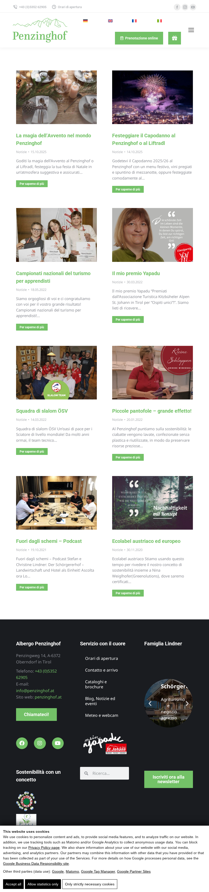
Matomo (72, 871)
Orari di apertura (70, 7)
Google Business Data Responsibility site (36, 863)
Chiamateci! (36, 714)
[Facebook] (22, 743)
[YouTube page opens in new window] (193, 7)
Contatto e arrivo (101, 670)
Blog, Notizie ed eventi (100, 701)
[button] (150, 703)
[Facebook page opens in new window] (177, 7)
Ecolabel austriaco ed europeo (146, 541)
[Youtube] (58, 743)
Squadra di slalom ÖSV (42, 411)
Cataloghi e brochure (96, 684)
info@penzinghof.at (35, 690)
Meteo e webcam (101, 715)
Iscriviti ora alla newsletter (169, 779)
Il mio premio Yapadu (136, 273)
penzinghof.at (48, 697)
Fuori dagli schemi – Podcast (49, 541)
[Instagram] (40, 743)
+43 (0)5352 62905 (32, 7)
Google (58, 871)
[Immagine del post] (56, 97)
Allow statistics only (43, 884)
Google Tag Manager (98, 871)
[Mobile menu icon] (191, 30)
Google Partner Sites (134, 871)
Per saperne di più (32, 184)
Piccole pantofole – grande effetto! (151, 411)
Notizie (21, 152)
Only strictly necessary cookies (89, 884)
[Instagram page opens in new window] (185, 7)
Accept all (13, 884)
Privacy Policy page (44, 847)
